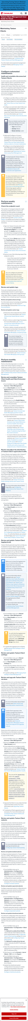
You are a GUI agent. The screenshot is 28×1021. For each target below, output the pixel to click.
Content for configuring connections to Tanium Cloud (15, 532)
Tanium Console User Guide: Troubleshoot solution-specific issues (17, 440)
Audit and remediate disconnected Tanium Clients (14, 281)
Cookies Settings (14, 1009)
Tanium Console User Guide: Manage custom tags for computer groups (14, 323)
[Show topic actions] (25, 28)
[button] (14, 25)
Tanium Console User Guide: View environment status (15, 250)
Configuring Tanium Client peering (15, 847)
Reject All (14, 1013)
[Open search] (21, 13)
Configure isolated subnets (11, 883)
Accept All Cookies (14, 1018)
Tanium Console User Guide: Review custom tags (15, 316)
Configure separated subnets (12, 911)
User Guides (10, 39)
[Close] (26, 1000)
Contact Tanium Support (12, 596)
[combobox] (8, 35)
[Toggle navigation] (25, 13)
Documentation (18, 39)
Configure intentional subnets (12, 972)
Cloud (3, 39)
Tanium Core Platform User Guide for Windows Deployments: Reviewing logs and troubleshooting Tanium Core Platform (15, 586)
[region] (14, 1009)
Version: (3, 35)
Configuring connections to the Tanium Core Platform (14, 489)
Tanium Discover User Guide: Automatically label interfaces (15, 115)
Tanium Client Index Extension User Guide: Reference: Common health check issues (16, 422)
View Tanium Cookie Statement (17, 1006)
